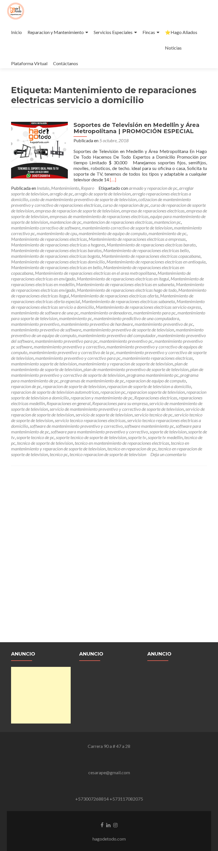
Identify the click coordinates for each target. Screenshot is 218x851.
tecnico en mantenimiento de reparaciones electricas (122, 443)
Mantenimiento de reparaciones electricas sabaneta (128, 301)
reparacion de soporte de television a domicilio (149, 386)
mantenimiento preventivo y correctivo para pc (78, 358)
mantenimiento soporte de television (44, 363)
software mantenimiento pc (149, 426)
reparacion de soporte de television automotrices (55, 392)
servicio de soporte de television (104, 414)
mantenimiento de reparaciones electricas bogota (55, 256)
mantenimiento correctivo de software (45, 227)
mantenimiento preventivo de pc (164, 324)
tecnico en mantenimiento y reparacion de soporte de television (100, 445)
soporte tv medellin (165, 437)
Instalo (43, 188)
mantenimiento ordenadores (106, 312)
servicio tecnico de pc (153, 414)
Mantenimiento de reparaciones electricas (49, 239)
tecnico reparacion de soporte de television (108, 454)
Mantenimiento (65, 188)
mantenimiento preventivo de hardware (97, 324)
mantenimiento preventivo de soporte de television (128, 329)
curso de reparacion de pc (126, 205)
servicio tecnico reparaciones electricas (90, 420)
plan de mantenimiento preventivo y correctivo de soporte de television (107, 372)
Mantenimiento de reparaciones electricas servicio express (148, 307)
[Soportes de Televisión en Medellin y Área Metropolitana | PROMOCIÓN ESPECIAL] (39, 149)
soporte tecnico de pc (35, 437)
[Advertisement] (41, 695)
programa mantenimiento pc (153, 375)
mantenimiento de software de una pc (45, 312)
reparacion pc (112, 392)
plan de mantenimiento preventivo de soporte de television (135, 369)
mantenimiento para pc (154, 312)
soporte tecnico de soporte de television (91, 437)
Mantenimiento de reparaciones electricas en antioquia (156, 261)
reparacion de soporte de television (74, 386)
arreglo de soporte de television (103, 193)
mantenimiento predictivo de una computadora (136, 318)
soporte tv (137, 437)
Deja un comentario (168, 454)
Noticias (173, 47)
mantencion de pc (65, 222)
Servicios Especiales (113, 32)
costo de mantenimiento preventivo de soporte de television (83, 199)
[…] (113, 179)
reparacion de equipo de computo (156, 380)
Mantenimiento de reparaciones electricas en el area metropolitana (95, 273)
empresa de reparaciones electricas (153, 210)
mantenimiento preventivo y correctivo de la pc (71, 352)
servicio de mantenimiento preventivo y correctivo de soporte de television (117, 409)
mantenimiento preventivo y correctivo (69, 346)
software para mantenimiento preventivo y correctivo (99, 431)
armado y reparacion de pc (153, 188)
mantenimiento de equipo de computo (113, 233)
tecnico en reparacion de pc (131, 448)
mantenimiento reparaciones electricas (157, 358)
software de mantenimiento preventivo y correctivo (76, 426)
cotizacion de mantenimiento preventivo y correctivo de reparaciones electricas (101, 202)
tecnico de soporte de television (45, 443)
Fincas (148, 32)
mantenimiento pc (75, 318)
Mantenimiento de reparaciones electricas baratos (56, 250)
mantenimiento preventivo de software (46, 329)
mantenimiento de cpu (57, 233)
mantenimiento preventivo (35, 324)
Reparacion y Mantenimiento (56, 32)
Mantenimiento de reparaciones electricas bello (146, 250)
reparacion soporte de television (156, 392)
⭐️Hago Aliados (181, 32)
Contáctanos (65, 63)
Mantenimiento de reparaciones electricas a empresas (137, 239)
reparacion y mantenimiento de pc (102, 397)
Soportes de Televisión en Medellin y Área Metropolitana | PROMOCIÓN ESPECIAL (137, 128)
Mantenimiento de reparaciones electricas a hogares (58, 244)
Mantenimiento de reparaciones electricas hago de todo (127, 290)
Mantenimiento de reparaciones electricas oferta (114, 295)
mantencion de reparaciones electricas (117, 222)
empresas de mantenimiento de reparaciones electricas (99, 216)
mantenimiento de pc (167, 233)
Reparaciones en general (69, 403)
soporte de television (168, 431)
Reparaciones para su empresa (120, 403)
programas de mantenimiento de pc (92, 380)
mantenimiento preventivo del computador (117, 335)
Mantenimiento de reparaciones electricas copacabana (151, 256)
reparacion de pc (26, 386)
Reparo (87, 188)
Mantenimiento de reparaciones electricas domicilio (58, 261)
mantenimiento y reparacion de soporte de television (125, 363)
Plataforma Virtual (29, 63)
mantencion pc (167, 222)
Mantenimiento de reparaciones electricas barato (151, 244)
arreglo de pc (61, 193)
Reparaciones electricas (155, 397)
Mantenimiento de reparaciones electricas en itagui (123, 278)
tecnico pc (59, 454)
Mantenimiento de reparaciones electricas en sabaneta (125, 284)
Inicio (16, 32)
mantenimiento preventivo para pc (66, 341)
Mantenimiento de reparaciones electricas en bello (56, 267)
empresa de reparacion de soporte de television (77, 210)
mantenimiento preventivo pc (126, 341)
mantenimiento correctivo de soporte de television (127, 227)
